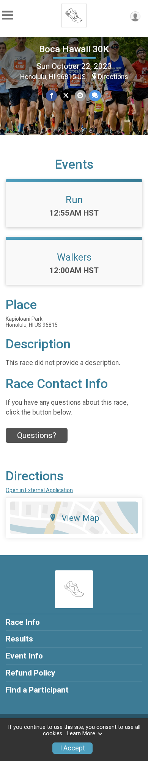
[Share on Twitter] (65, 95)
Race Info (23, 622)
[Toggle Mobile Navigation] (7, 15)
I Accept (72, 748)
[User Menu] (135, 16)
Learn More (81, 733)
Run (74, 199)
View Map (80, 518)
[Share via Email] (80, 95)
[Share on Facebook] (51, 95)
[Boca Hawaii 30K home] (74, 13)
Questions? (36, 435)
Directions (113, 77)
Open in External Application (39, 490)
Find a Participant (37, 689)
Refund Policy (30, 672)
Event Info (24, 655)
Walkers (74, 257)
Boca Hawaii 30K (74, 49)
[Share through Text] (95, 95)
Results (19, 638)
